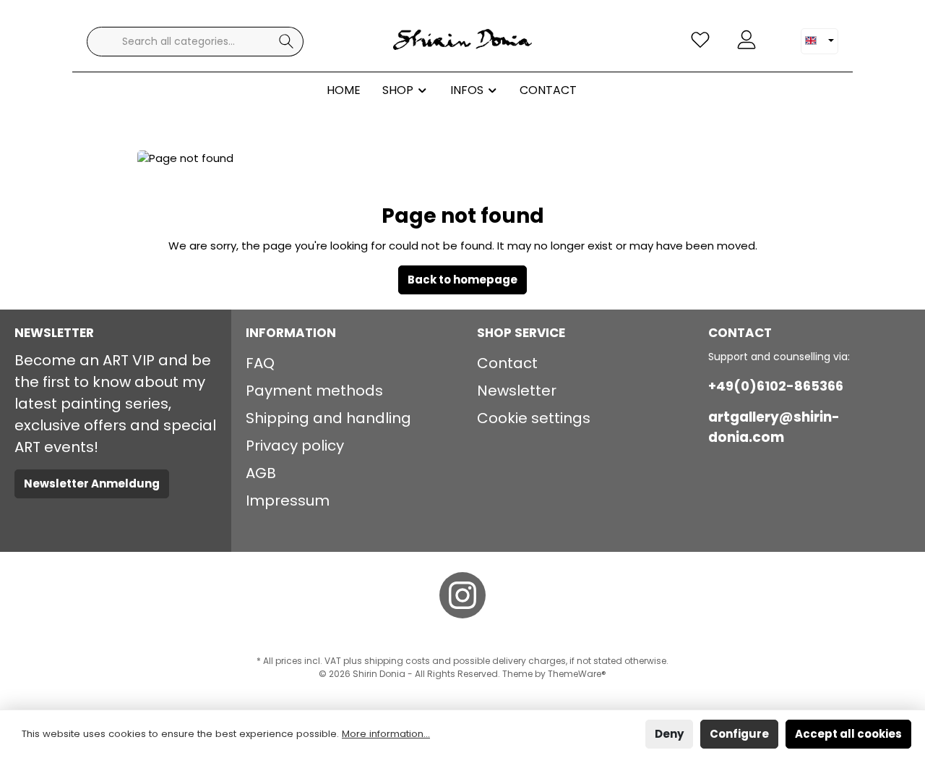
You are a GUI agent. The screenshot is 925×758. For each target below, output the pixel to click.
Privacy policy (295, 445)
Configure (739, 733)
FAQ (260, 363)
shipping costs (397, 661)
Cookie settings (533, 418)
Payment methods (314, 390)
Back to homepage (462, 279)
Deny (669, 733)
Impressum (288, 500)
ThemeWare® (577, 674)
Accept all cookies (848, 733)
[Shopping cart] (778, 34)
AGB (261, 473)
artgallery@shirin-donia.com (774, 427)
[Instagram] (462, 595)
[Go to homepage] (462, 41)
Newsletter (516, 390)
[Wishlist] (700, 40)
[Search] (287, 41)
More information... (386, 734)
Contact (507, 363)
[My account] (746, 40)
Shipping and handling (328, 418)
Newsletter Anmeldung (92, 483)
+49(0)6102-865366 (775, 386)
